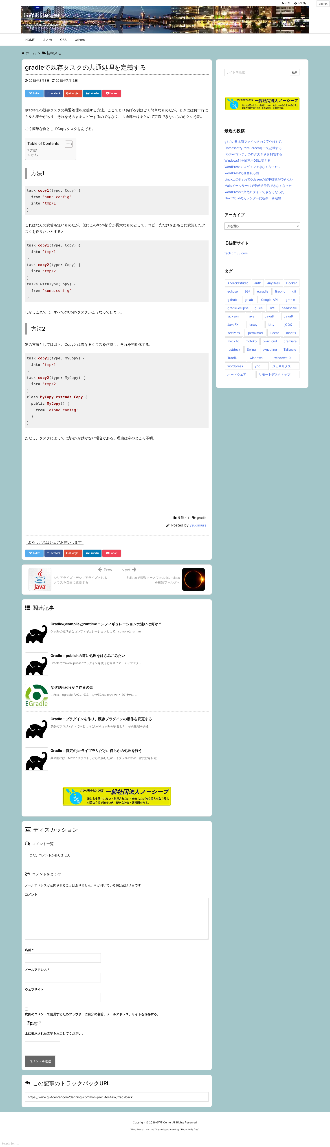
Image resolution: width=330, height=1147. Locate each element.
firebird (280, 291)
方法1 (33, 150)
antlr (257, 283)
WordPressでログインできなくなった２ (252, 167)
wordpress (235, 366)
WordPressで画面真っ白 (241, 173)
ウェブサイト (34, 989)
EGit (247, 291)
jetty (271, 324)
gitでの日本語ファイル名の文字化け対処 (253, 141)
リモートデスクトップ (274, 374)
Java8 (269, 316)
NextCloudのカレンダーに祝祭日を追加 (252, 198)
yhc (257, 366)
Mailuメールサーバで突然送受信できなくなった (258, 185)
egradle (262, 291)
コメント (31, 894)
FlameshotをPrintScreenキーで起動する (253, 148)
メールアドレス (37, 969)
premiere (290, 341)
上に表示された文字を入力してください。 (55, 1033)
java (252, 316)
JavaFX (232, 324)
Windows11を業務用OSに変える (247, 160)
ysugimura (198, 525)
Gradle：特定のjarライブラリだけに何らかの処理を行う (96, 750)
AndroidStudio (237, 283)
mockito (233, 341)
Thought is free (189, 1129)
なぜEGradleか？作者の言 (72, 687)
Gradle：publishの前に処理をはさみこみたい (88, 655)
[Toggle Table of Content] (67, 144)
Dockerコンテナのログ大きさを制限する (253, 154)
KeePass (233, 333)
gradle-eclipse (238, 308)
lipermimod (255, 333)
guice (259, 308)
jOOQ (288, 324)
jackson (233, 316)
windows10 (282, 358)
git (294, 291)
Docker (291, 283)
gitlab (249, 300)
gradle (201, 518)
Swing (251, 349)
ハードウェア (236, 374)
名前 (29, 950)
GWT (272, 308)
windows (256, 358)
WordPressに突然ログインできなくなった (254, 192)
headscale (289, 308)
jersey (253, 324)
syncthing (270, 349)
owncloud (270, 341)
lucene (274, 333)
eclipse (232, 291)
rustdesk (233, 349)
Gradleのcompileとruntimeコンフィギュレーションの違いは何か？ (106, 624)
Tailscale (290, 349)
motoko (251, 341)
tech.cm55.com (236, 253)
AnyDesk (273, 283)
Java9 (288, 316)
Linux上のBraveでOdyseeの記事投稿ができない (258, 179)
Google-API (269, 300)
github (232, 300)
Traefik (232, 358)
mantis (291, 333)
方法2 (34, 155)
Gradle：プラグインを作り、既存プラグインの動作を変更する (101, 719)
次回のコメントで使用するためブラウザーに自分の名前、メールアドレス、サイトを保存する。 (92, 1014)
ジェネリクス (281, 366)
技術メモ (184, 518)
